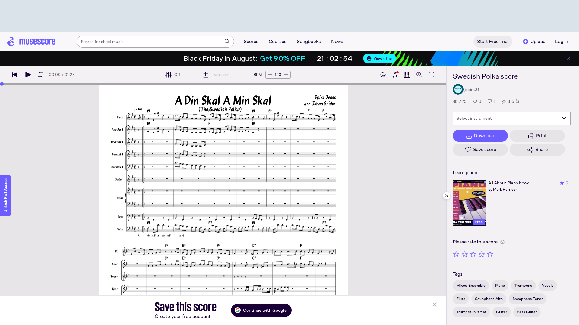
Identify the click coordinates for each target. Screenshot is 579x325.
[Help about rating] (502, 242)
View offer (382, 58)
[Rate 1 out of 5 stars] (456, 254)
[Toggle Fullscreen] (431, 75)
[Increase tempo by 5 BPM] (286, 74)
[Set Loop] (40, 75)
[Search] (227, 41)
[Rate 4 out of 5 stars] (481, 254)
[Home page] (31, 41)
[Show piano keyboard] (395, 75)
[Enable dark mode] (383, 75)
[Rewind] (15, 75)
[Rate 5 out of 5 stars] (490, 254)
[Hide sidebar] (446, 195)
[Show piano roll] (407, 75)
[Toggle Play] (27, 74)
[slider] (2, 84)
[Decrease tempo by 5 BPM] (270, 74)
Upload (538, 41)
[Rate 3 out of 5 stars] (473, 254)
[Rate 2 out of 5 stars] (464, 254)
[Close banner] (568, 58)
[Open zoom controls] (419, 75)
